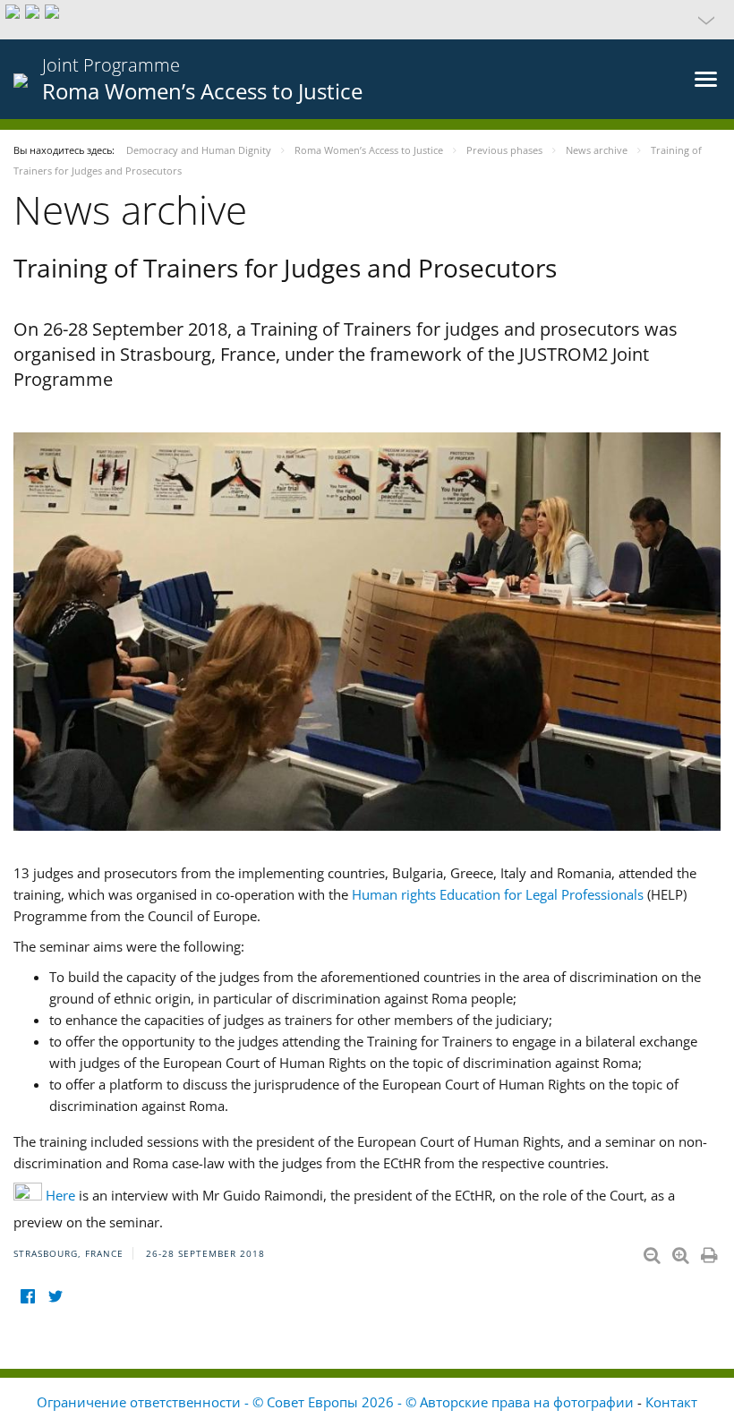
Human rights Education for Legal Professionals (498, 894)
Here (60, 1195)
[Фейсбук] (27, 1297)
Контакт (671, 1402)
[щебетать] (55, 1297)
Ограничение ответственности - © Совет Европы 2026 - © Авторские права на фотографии (337, 1402)
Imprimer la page (711, 1251)
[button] (367, 19)
